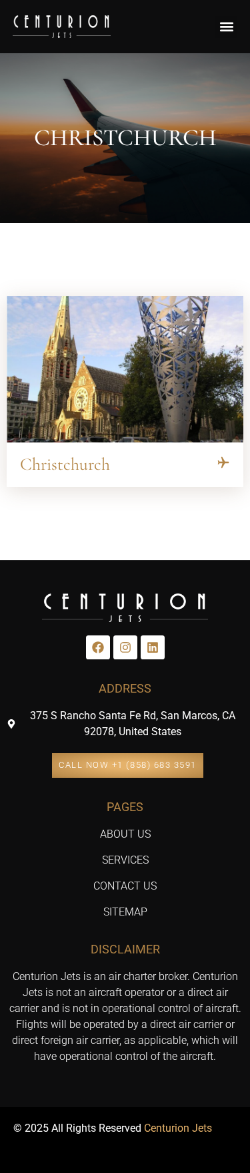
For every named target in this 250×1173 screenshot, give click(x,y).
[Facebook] (98, 647)
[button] (226, 27)
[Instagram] (125, 647)
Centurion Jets (178, 1128)
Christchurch (65, 464)
